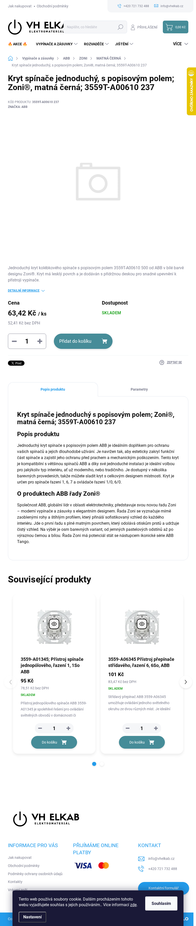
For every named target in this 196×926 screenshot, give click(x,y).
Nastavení (32, 917)
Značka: (18, 107)
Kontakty (15, 882)
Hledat (120, 27)
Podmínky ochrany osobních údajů (35, 874)
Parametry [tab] (139, 389)
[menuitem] (19, 44)
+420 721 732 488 (162, 869)
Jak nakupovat (20, 6)
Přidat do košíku (75, 341)
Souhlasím (161, 903)
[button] (68, 728)
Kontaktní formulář (164, 888)
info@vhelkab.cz (161, 859)
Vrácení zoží (17, 890)
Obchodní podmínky (52, 6)
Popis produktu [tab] (53, 389)
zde (133, 904)
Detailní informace (24, 290)
